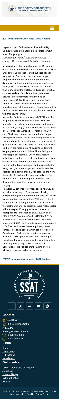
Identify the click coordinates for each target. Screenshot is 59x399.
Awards (6, 381)
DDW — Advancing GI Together (18, 367)
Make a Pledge (10, 374)
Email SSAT (12, 320)
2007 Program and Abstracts (18, 38)
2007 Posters (43, 38)
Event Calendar (10, 377)
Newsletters (8, 358)
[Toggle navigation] (52, 28)
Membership (8, 351)
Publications (8, 354)
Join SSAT (7, 371)
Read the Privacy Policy (37, 394)
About (5, 348)
